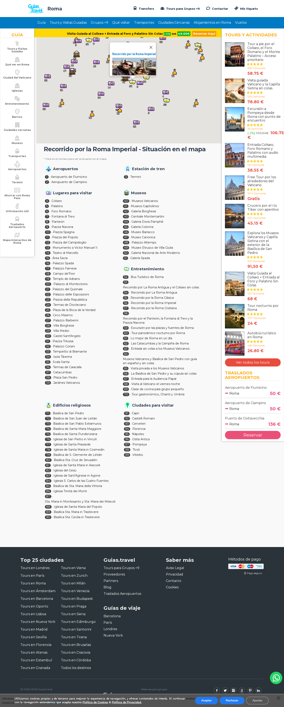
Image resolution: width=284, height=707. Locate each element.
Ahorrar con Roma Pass (17, 197)
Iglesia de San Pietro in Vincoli (75, 439)
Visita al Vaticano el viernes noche (155, 384)
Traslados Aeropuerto (17, 226)
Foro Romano (61, 211)
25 (47, 310)
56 (125, 303)
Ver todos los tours (253, 362)
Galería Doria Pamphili (147, 222)
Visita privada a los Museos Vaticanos (157, 368)
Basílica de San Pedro (68, 413)
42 (126, 211)
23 (47, 299)
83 (48, 475)
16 (47, 263)
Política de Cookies (95, 702)
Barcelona (112, 616)
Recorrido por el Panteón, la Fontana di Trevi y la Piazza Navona (158, 321)
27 (48, 320)
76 (48, 439)
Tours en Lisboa (33, 614)
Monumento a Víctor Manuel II (75, 248)
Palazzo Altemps (144, 242)
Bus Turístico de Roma (147, 277)
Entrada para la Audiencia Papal (153, 379)
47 (126, 237)
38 (48, 377)
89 (48, 512)
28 (48, 325)
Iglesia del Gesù (64, 470)
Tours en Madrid (34, 629)
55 (125, 298)
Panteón (58, 222)
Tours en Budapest (77, 599)
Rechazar (232, 700)
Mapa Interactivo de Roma (17, 241)
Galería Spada (140, 258)
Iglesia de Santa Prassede (72, 444)
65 (125, 368)
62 (125, 343)
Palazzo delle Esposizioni (71, 294)
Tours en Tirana (74, 637)
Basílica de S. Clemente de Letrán (77, 455)
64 (126, 354)
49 (126, 248)
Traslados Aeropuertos (122, 594)
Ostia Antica (141, 439)
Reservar (252, 435)
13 (47, 248)
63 (125, 348)
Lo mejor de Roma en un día (151, 338)
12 (47, 242)
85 (48, 486)
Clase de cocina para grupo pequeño (157, 389)
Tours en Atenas (33, 652)
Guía (41, 23)
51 (125, 258)
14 (47, 253)
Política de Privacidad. (127, 702)
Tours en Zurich (74, 576)
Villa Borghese (63, 325)
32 (47, 346)
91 (126, 413)
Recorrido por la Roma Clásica (152, 298)
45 (125, 227)
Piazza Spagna (63, 232)
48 (126, 242)
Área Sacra (60, 258)
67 (126, 379)
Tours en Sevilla (33, 637)
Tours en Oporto (34, 606)
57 (125, 308)
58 (126, 313)
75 (47, 434)
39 (48, 383)
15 (47, 258)
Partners (111, 581)
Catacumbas (62, 372)
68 (126, 384)
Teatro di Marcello (65, 253)
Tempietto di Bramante (70, 351)
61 (125, 338)
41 (125, 206)
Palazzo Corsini (64, 346)
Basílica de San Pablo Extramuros (77, 423)
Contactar (219, 9)
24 (48, 305)
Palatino (57, 206)
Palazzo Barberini (65, 320)
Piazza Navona (62, 227)
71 (47, 413)
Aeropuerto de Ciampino (69, 182)
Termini (135, 177)
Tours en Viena (73, 568)
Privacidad (174, 574)
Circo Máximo (63, 315)
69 (126, 389)
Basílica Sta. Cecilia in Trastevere (77, 517)
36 (47, 367)
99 (127, 455)
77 (48, 444)
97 (127, 444)
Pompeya (139, 444)
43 (126, 216)
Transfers (146, 9)
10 (47, 232)
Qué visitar (121, 23)
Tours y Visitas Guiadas (68, 23)
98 (127, 449)
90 (48, 517)
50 (126, 253)
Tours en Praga (73, 606)
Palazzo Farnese (65, 268)
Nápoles (138, 434)
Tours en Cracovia (75, 652)
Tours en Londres (34, 568)
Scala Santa (61, 362)
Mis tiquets (248, 9)
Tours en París (32, 576)
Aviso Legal (175, 568)
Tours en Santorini (76, 629)
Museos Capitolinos (145, 206)
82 (48, 470)
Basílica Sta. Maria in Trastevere (76, 512)
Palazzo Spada (63, 263)
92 (127, 418)
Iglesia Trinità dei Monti (70, 491)
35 (47, 362)
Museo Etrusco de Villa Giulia (152, 248)
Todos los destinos (76, 668)
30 (48, 336)
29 (48, 331)
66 (125, 373)
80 (48, 460)
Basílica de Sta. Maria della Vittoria (77, 486)
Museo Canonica (143, 237)
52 (125, 277)
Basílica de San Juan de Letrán (75, 418)
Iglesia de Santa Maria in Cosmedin (79, 449)
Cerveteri (139, 423)
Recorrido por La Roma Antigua (154, 292)
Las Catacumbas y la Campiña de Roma (160, 343)
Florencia (139, 429)
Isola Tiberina (62, 357)
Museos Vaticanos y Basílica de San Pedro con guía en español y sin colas (160, 361)
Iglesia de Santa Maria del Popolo (78, 507)
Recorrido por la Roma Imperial (134, 54)
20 (48, 284)
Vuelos (241, 23)
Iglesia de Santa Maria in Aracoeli (76, 465)
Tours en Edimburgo (78, 622)
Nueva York (113, 635)
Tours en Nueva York (37, 622)
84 (48, 481)
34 (48, 357)
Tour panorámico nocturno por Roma (158, 333)
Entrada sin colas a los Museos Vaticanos (160, 348)
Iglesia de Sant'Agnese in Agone (76, 475)
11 (47, 237)
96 (127, 439)
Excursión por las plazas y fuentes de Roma (162, 328)
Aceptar (206, 700)
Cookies (172, 587)
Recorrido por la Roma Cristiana (154, 308)
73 (48, 423)
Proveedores (114, 574)
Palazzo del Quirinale (68, 289)
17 (47, 268)
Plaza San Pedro (65, 377)
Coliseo (57, 201)
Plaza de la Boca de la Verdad (74, 310)
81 (47, 465)
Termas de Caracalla (67, 367)
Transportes (144, 23)
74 (48, 429)
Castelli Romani (143, 418)
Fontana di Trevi (63, 216)
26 (47, 315)
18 (47, 273)
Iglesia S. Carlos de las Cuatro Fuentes (81, 481)
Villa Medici (61, 331)
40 (126, 201)
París (108, 623)
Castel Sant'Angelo (67, 336)
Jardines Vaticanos (66, 383)
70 (126, 394)
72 (48, 418)
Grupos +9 (99, 23)
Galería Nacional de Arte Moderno (155, 253)
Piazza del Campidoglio (69, 242)
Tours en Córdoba (76, 660)
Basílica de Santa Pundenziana (75, 434)
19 (47, 279)
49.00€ (184, 34)
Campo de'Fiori (64, 273)
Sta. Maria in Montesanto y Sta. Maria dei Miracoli (80, 501)
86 (48, 491)
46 (126, 232)
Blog (107, 587)
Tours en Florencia (35, 645)
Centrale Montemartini (147, 216)
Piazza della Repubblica (70, 299)
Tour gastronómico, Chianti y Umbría (158, 394)
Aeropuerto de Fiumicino (69, 177)
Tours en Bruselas (76, 645)
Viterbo (137, 455)
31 (47, 341)
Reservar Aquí (204, 34)
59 (125, 328)
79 (48, 455)
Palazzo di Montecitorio (70, 284)
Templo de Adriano (66, 279)
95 (126, 434)
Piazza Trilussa (63, 341)
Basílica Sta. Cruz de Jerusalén (75, 460)
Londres (110, 629)
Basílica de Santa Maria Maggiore (77, 429)
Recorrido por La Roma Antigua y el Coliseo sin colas (161, 287)
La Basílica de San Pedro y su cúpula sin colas (163, 373)
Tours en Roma (33, 583)
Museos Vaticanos (145, 201)
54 (125, 292)
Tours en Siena (73, 614)
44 (126, 222)
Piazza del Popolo (65, 237)
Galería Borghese (143, 211)
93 (127, 423)
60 (126, 333)
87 (48, 496)
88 (48, 507)
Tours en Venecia (75, 591)
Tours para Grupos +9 (182, 9)
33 (47, 351)
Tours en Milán (73, 583)
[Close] (151, 47)
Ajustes (257, 700)
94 (127, 429)
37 (48, 372)
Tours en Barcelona (36, 599)
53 (125, 282)
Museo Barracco (143, 232)
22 (47, 294)
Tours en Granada (35, 668)
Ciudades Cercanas (174, 23)
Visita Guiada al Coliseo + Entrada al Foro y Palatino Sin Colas (121, 34)
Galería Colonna (142, 227)
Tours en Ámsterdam (38, 591)
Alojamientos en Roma (212, 23)
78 (48, 449)
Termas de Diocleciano (69, 305)
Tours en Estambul (36, 660)
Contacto (173, 581)
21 (47, 289)
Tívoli (136, 449)
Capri (135, 413)
